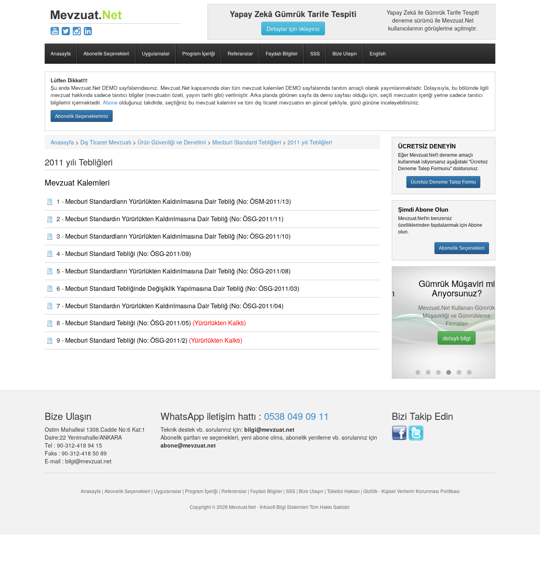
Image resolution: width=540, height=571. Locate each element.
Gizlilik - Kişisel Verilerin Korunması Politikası (411, 491)
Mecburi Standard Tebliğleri (246, 142)
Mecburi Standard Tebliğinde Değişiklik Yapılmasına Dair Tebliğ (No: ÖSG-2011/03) (182, 288)
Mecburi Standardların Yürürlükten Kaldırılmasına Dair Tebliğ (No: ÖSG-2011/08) (178, 270)
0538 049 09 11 (296, 416)
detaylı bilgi (443, 338)
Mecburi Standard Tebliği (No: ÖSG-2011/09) (128, 253)
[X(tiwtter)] (66, 30)
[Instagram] (77, 30)
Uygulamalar (156, 53)
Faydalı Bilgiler (282, 53)
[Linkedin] (88, 30)
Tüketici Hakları (344, 491)
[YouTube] (55, 30)
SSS (315, 53)
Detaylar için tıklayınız (293, 28)
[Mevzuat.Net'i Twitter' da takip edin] (415, 432)
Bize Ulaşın (344, 53)
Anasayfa (61, 53)
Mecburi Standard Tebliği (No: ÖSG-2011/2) (126, 340)
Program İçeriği (198, 53)
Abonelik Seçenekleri (106, 53)
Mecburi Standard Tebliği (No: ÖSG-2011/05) (128, 322)
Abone (110, 102)
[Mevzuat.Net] (86, 14)
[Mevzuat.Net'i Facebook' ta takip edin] (399, 432)
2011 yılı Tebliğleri (309, 142)
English (378, 53)
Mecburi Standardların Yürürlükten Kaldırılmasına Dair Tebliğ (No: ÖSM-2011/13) (178, 201)
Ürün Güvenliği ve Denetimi (172, 142)
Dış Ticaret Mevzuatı (105, 142)
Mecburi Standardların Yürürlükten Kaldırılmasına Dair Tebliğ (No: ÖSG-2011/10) (178, 236)
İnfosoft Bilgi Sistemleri (284, 506)
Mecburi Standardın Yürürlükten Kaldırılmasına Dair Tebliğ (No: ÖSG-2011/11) (174, 218)
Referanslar (240, 53)
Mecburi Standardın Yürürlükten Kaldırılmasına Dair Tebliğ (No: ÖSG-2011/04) (174, 305)
